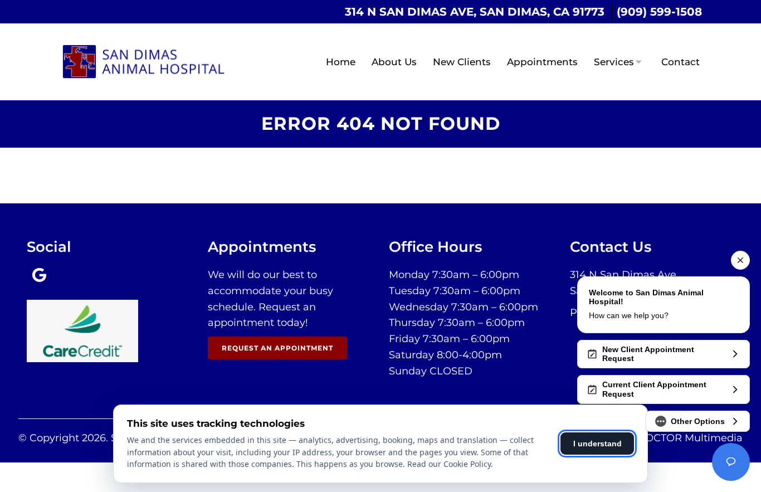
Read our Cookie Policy (449, 464)
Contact (680, 61)
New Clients (462, 61)
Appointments (542, 61)
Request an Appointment (277, 348)
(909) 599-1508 (659, 11)
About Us (394, 61)
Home (340, 61)
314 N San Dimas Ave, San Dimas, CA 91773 (474, 11)
